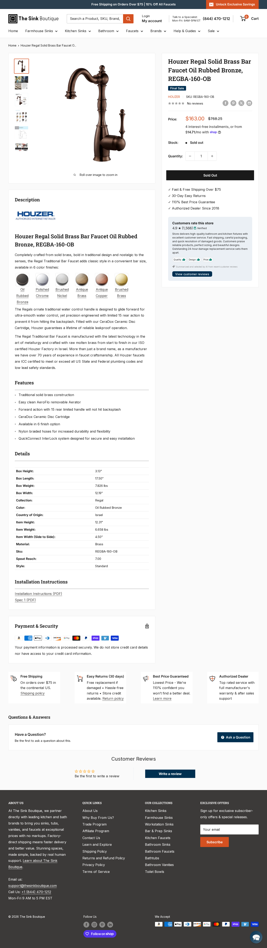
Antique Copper (102, 292)
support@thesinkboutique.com (32, 886)
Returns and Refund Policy (103, 858)
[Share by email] (249, 103)
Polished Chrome (42, 292)
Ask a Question (237, 737)
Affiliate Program (95, 831)
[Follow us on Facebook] (86, 925)
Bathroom (106, 31)
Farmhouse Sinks (39, 31)
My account (152, 21)
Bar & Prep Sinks (158, 831)
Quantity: (175, 156)
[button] (256, 937)
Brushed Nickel (62, 292)
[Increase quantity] (212, 156)
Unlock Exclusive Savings (235, 4)
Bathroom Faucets (159, 851)
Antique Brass (82, 292)
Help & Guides (185, 31)
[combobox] (95, 18)
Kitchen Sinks (75, 31)
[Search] (128, 18)
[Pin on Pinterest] (233, 103)
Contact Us (91, 838)
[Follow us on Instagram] (94, 925)
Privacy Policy (93, 865)
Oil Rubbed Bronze (22, 295)
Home (13, 31)
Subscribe (215, 842)
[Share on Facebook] (225, 103)
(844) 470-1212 (216, 18)
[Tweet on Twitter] (241, 103)
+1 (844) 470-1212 (36, 892)
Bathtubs (152, 858)
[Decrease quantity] (190, 156)
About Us (90, 811)
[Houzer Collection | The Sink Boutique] (36, 211)
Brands (156, 31)
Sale (211, 31)
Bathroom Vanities (159, 865)
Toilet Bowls (154, 872)
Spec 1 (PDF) (25, 600)
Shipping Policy (94, 851)
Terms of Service (96, 872)
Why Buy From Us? (98, 817)
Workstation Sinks (159, 824)
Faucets (132, 31)
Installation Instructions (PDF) (38, 594)
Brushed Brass (121, 292)
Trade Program (94, 824)
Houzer (174, 96)
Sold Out (210, 175)
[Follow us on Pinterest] (102, 925)
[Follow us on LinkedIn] (110, 925)
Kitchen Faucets (157, 838)
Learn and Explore (97, 844)
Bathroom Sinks (157, 844)
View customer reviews (192, 274)
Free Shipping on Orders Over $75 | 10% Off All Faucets (133, 4)
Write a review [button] (170, 774)
